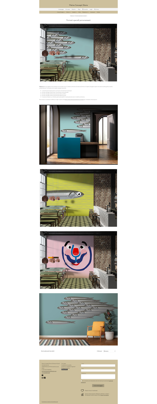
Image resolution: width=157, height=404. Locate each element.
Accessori (92, 12)
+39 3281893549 (46, 372)
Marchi (73, 9)
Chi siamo (67, 9)
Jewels (74, 12)
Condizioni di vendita (66, 365)
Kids (79, 12)
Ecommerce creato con (50, 401)
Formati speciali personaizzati (81, 15)
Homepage (61, 9)
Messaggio (84, 373)
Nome (83, 363)
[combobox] (109, 351)
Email (83, 368)
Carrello (86, 9)
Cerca (97, 9)
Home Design (60, 12)
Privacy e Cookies (65, 368)
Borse (68, 12)
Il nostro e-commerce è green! (68, 366)
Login (91, 9)
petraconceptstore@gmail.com (49, 371)
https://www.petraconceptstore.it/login (74, 99)
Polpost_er (85, 12)
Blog (79, 9)
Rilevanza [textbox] (106, 351)
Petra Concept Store (78, 5)
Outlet (98, 12)
